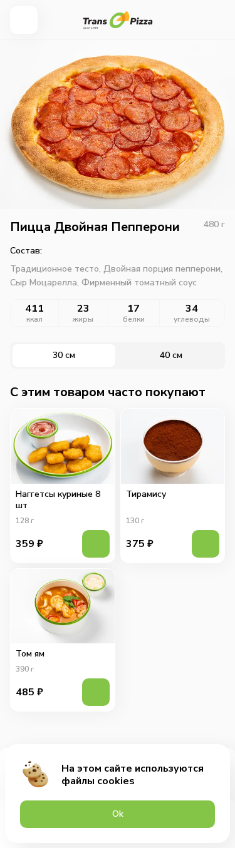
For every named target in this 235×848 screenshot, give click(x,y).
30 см (64, 355)
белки (134, 319)
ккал (34, 319)
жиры (83, 319)
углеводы (192, 319)
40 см (171, 355)
